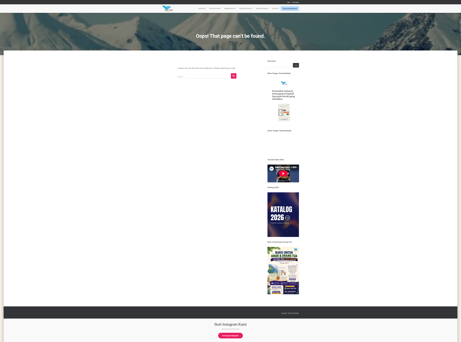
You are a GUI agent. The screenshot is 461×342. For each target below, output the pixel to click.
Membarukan (229, 8)
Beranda (202, 8)
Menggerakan (262, 8)
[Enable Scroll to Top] (456, 337)
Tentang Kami (214, 8)
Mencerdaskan (245, 8)
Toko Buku (295, 2)
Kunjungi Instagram (230, 336)
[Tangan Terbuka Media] (167, 9)
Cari (295, 65)
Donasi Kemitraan (290, 8)
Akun (289, 2)
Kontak (275, 8)
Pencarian (271, 61)
